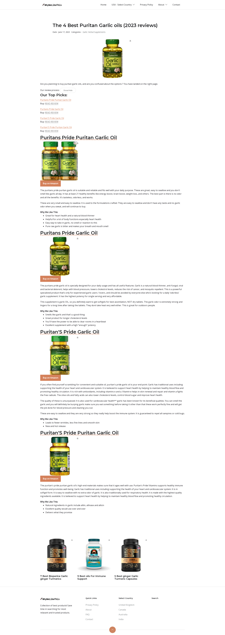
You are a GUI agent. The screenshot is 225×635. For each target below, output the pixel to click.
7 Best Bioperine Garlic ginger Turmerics (54, 577)
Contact (176, 4)
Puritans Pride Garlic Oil (51, 109)
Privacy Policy (146, 4)
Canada (122, 609)
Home (103, 4)
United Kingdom (126, 604)
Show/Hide (68, 90)
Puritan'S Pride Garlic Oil (52, 118)
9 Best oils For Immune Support (91, 577)
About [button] (161, 4)
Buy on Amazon (50, 183)
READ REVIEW (51, 103)
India (121, 619)
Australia (123, 614)
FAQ (87, 614)
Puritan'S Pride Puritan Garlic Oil (56, 127)
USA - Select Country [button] (122, 4)
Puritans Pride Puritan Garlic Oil (55, 99)
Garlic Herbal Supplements (94, 32)
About (89, 609)
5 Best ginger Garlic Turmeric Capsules (126, 577)
